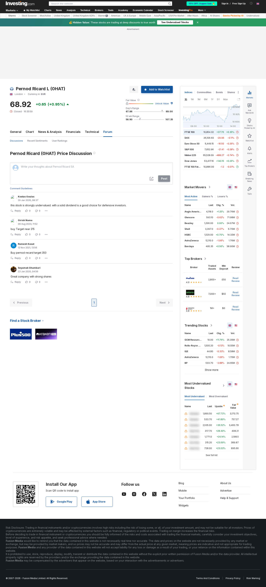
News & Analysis (50, 132)
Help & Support (229, 498)
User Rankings (59, 140)
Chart (30, 132)
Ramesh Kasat (26, 244)
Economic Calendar (143, 10)
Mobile (183, 490)
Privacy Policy (233, 578)
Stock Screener (166, 10)
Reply (18, 210)
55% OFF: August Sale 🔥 (202, 3)
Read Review (236, 279)
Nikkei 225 (190, 155)
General (15, 132)
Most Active (45, 15)
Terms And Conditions (208, 578)
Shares (12, 15)
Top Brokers (193, 259)
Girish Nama (25, 220)
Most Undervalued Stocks (198, 386)
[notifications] (251, 3)
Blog (181, 483)
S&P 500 (189, 149)
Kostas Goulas (26, 196)
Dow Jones (191, 161)
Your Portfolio (187, 498)
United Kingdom (62, 15)
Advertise (226, 490)
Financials (73, 132)
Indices (188, 92)
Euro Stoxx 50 (192, 143)
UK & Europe (129, 15)
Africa (204, 15)
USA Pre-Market (176, 15)
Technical (92, 132)
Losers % (223, 196)
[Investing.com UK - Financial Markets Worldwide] (20, 3)
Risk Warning (253, 578)
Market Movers (195, 187)
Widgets (184, 505)
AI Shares (215, 15)
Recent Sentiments (37, 140)
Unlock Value (162, 103)
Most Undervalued (194, 396)
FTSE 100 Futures (194, 166)
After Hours (192, 15)
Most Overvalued (218, 396)
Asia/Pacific (159, 15)
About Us (225, 483)
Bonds (219, 92)
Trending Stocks (196, 325)
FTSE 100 (190, 132)
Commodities (204, 92)
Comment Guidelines (21, 188)
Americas (115, 15)
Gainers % (207, 196)
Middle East (145, 15)
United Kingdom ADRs (84, 15)
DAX (187, 137)
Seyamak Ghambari (29, 267)
